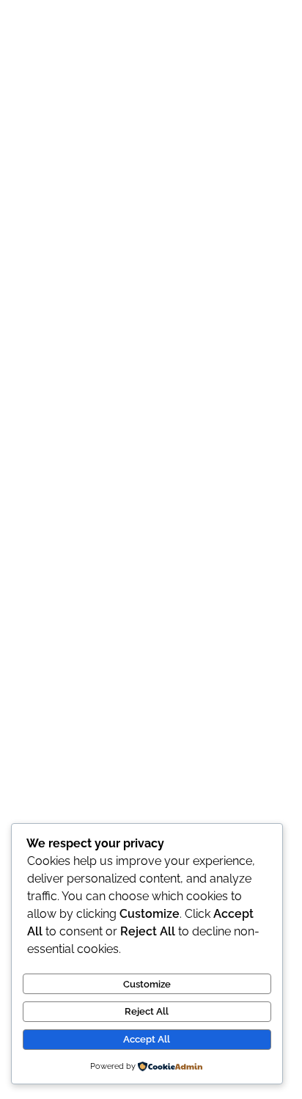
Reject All (147, 1011)
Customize (147, 984)
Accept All (146, 1039)
